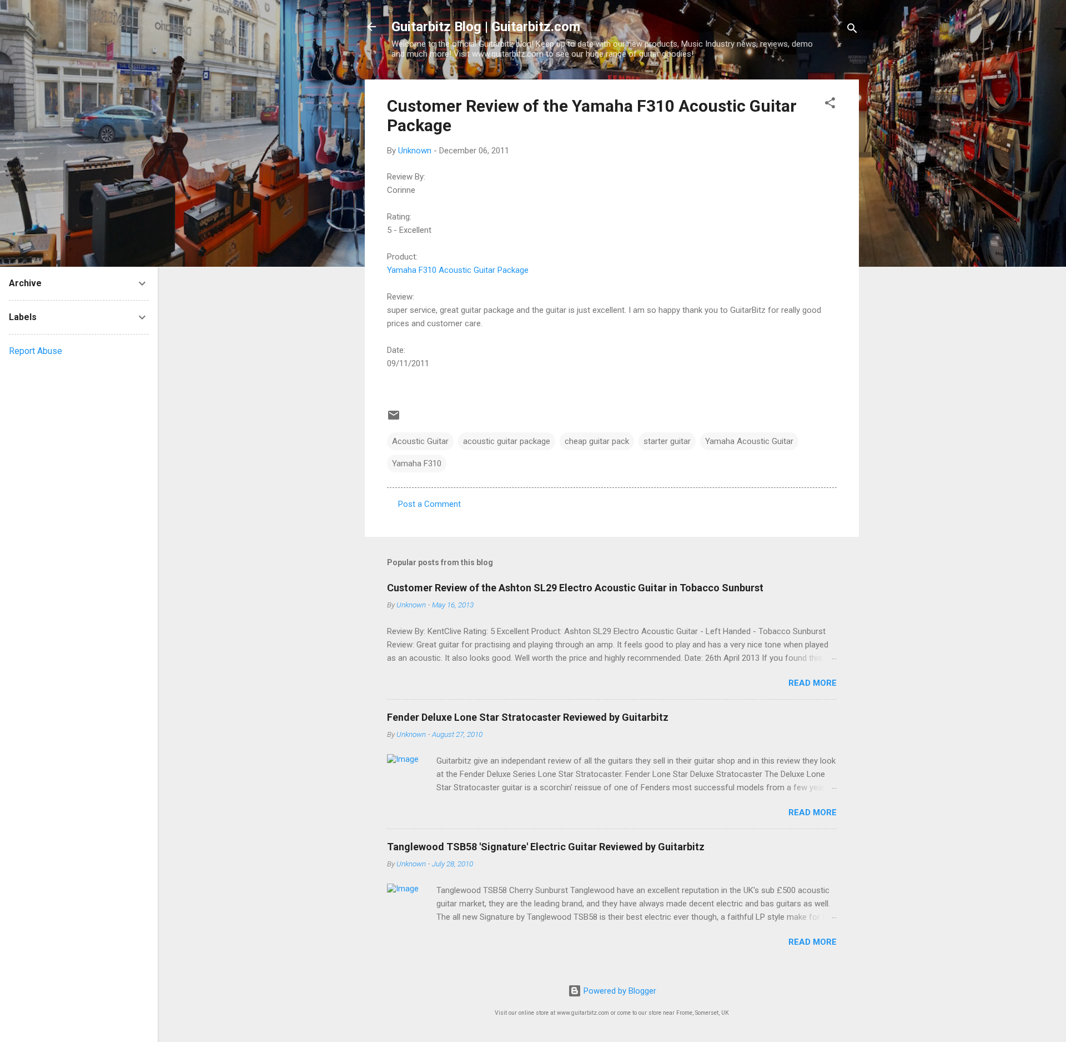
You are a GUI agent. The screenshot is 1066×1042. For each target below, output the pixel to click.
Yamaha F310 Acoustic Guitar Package (458, 270)
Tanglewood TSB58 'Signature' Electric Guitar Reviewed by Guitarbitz (546, 846)
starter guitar (667, 441)
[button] (830, 104)
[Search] (852, 30)
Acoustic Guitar (420, 441)
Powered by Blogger (618, 991)
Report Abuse (35, 351)
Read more (812, 683)
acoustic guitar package (506, 441)
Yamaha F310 (416, 463)
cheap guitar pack (597, 441)
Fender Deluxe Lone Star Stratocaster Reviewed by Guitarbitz (527, 717)
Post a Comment (429, 504)
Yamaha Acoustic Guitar (749, 441)
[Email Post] (393, 419)
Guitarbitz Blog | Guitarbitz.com (485, 26)
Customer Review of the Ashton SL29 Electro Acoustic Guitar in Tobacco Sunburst (575, 588)
